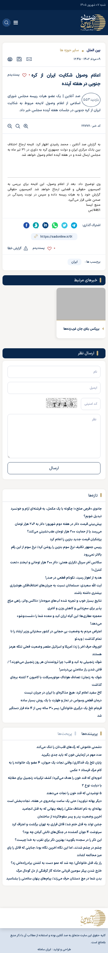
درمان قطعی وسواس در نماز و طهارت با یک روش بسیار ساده (61, 700)
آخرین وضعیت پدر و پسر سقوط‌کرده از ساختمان (69, 816)
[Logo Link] (92, 22)
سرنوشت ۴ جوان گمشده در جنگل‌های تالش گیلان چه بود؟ (62, 832)
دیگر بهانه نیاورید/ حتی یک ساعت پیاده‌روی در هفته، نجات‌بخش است (54, 801)
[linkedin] (45, 225)
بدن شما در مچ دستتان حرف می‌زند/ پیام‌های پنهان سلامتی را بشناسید (54, 878)
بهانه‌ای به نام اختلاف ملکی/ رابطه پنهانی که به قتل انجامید (62, 808)
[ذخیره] (19, 59)
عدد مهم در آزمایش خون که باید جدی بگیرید (71, 755)
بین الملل (93, 50)
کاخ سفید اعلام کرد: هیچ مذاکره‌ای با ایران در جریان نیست (63, 692)
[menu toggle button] (16, 22)
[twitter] (64, 225)
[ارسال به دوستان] (29, 59)
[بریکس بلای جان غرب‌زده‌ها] (81, 304)
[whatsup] (55, 225)
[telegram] (74, 225)
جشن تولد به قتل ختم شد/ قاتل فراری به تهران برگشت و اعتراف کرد (57, 824)
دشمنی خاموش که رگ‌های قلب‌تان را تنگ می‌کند (69, 747)
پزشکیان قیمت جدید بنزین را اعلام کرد (76, 539)
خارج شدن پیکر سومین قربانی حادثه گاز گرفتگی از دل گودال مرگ (59, 870)
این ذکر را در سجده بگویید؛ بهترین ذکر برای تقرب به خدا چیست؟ (58, 840)
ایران (74, 261)
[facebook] (26, 225)
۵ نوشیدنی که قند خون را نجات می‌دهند (74, 793)
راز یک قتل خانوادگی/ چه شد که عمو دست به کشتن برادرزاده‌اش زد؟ (56, 863)
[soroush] (36, 225)
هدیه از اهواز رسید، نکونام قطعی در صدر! (73, 577)
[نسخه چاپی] (10, 59)
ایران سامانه (44, 949)
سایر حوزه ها (69, 50)
